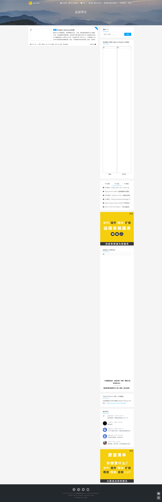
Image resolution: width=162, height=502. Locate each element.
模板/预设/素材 (110, 3)
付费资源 (122, 3)
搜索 (127, 34)
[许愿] (117, 466)
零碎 (129, 3)
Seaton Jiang (89, 495)
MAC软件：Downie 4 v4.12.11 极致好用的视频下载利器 (118, 195)
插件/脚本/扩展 (95, 3)
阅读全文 (92, 44)
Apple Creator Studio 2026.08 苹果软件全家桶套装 (118, 203)
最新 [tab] (108, 184)
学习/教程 (73, 3)
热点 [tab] (118, 184)
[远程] (117, 228)
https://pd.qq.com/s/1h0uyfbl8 (116, 403)
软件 (83, 3)
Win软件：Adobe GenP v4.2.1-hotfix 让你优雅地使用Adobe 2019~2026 (118, 187)
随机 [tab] (127, 184)
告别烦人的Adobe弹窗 (66, 30)
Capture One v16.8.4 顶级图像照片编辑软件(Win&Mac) (118, 191)
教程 (55, 29)
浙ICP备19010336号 (81, 497)
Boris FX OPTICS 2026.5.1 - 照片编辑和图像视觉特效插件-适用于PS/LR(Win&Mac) (118, 207)
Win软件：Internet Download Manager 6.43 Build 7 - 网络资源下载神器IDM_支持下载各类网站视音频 (118, 199)
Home (64, 3)
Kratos (75, 495)
